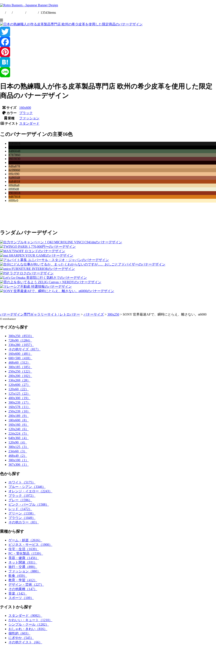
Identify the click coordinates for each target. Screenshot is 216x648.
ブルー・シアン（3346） (27, 487)
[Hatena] (108, 62)
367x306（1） (18, 464)
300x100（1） (18, 460)
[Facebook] (108, 42)
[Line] (108, 72)
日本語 (32, 12)
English (19, 12)
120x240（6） (18, 429)
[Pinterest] (108, 52)
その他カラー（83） (23, 522)
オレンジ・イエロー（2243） (30, 491)
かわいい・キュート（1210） (30, 620)
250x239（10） (19, 411)
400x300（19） (19, 398)
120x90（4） (17, 442)
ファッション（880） (24, 571)
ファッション (29, 118)
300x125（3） (18, 447)
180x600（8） (18, 420)
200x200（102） (20, 376)
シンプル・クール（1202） (28, 624)
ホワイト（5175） (21, 482)
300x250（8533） (21, 336)
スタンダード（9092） (25, 615)
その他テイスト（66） (25, 642)
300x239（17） (19, 402)
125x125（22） (19, 393)
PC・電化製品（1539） (25, 553)
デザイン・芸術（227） (26, 584)
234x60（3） (17, 451)
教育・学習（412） (22, 580)
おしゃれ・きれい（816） (27, 629)
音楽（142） (17, 593)
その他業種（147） (22, 589)
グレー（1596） (20, 500)
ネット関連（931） (22, 562)
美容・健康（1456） (23, 558)
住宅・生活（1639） (23, 549)
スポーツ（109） (21, 598)
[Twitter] (108, 32)
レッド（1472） (20, 509)
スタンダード (29, 123)
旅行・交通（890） (22, 567)
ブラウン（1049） (21, 518)
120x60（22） (18, 389)
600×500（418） (20, 358)
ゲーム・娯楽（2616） (25, 540)
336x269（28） (19, 380)
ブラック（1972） (21, 495)
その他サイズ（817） (24, 349)
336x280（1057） (21, 345)
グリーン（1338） (21, 513)
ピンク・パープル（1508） (28, 504)
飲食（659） (17, 575)
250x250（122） (20, 371)
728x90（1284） (20, 340)
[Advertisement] (108, 215)
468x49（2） (17, 455)
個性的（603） (19, 633)
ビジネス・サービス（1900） (30, 544)
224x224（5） (18, 433)
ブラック (26, 113)
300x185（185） (20, 367)
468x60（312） (19, 362)
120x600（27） (19, 385)
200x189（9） (18, 416)
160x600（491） (20, 353)
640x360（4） (18, 438)
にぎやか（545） (21, 638)
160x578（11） (19, 407)
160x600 (25, 107)
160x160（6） (18, 424)
